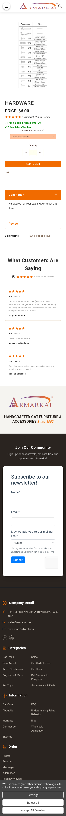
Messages (9, 767)
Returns (7, 761)
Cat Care (8, 704)
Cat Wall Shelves (41, 663)
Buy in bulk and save (40, 236)
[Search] (60, 6)
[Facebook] (5, 637)
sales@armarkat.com (20, 622)
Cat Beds (36, 669)
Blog (33, 720)
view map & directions (21, 629)
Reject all (33, 803)
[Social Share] (8, 172)
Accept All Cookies (33, 810)
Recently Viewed (12, 778)
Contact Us (9, 726)
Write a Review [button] (42, 117)
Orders (6, 755)
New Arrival (9, 663)
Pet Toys (8, 685)
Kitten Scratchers (13, 669)
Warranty (8, 720)
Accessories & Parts (43, 685)
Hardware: (33, 130)
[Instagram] (11, 637)
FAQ (33, 704)
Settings (33, 795)
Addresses (9, 773)
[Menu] (6, 6)
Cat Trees (8, 657)
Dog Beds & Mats (13, 675)
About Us (8, 710)
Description (16, 194)
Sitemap (7, 736)
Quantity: (33, 145)
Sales (34, 657)
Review (13, 223)
